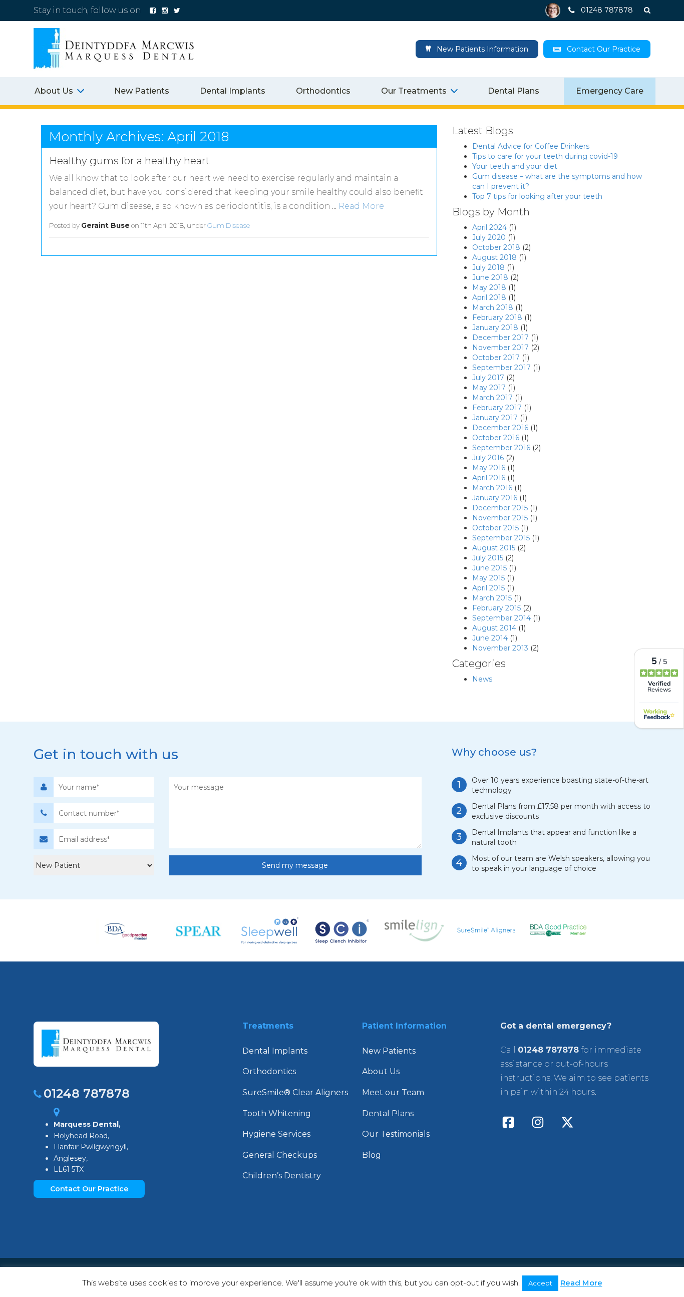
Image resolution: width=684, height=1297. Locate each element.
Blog (371, 1155)
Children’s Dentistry (281, 1175)
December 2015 (500, 507)
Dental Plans (513, 91)
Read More (361, 206)
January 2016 (494, 497)
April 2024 (489, 227)
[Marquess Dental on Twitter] (177, 11)
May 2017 (489, 387)
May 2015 (488, 577)
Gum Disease (228, 225)
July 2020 (489, 237)
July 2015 (487, 557)
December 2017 (500, 337)
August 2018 (494, 257)
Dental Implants (232, 91)
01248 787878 (87, 1093)
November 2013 (500, 648)
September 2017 (501, 367)
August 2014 (494, 627)
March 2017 (492, 397)
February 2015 (496, 607)
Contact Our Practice (603, 49)
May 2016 (488, 467)
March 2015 (492, 597)
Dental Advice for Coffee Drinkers (530, 146)
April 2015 (488, 587)
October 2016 (495, 437)
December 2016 (500, 427)
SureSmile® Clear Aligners (295, 1092)
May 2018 (489, 287)
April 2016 (488, 477)
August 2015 (493, 547)
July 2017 (488, 377)
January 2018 (495, 327)
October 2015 (495, 527)
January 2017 (495, 417)
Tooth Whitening (276, 1113)
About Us (381, 1071)
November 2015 (500, 517)
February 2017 (497, 407)
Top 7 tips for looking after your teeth (537, 196)
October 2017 (496, 357)
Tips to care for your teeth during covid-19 (545, 156)
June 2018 (490, 277)
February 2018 (497, 317)
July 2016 (488, 457)
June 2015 (489, 567)
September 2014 (501, 617)
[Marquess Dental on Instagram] (165, 11)
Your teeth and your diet (514, 166)
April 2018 (489, 297)
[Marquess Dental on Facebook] (153, 11)
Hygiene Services (276, 1134)
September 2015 (501, 537)
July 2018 (488, 267)
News (482, 679)
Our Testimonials (396, 1134)
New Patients (141, 91)
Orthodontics (323, 91)
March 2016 (492, 487)
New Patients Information (481, 49)
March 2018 (492, 307)
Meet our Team (393, 1092)
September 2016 (501, 447)
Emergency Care (609, 91)
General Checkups (279, 1155)
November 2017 (500, 347)
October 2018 (496, 247)
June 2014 (490, 637)
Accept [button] (540, 1283)
